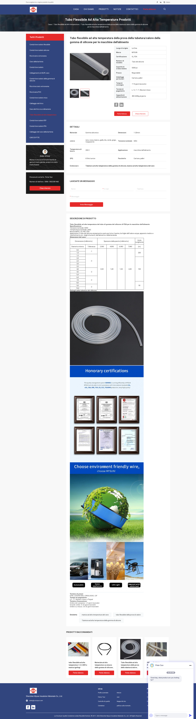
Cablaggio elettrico (36, 103)
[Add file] (151, 715)
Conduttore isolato (36, 67)
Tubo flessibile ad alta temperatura (66, 24)
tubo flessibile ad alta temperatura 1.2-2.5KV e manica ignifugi (78, 665)
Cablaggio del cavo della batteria (41, 132)
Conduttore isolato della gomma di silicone (42, 80)
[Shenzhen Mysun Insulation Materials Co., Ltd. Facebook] (157, 2)
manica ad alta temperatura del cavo (95, 615)
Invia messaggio (86, 204)
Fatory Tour (101, 697)
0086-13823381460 (52, 182)
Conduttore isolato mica (38, 98)
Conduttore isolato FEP (38, 120)
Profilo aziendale (103, 693)
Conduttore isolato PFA (38, 126)
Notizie (119, 693)
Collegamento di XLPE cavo (39, 73)
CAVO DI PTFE (35, 137)
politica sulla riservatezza (124, 705)
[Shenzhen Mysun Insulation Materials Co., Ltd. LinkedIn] (161, 2)
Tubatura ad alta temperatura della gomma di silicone (101, 620)
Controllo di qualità (104, 701)
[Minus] (190, 665)
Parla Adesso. (122, 114)
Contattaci (101, 705)
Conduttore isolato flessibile (40, 44)
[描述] (164, 9)
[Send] (190, 715)
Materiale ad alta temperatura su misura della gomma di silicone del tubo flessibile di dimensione (104, 665)
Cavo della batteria (36, 62)
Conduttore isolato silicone (39, 50)
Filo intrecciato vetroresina (39, 86)
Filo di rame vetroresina (38, 56)
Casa (50, 24)
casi (118, 697)
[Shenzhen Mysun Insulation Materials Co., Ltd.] (33, 9)
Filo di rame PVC (35, 92)
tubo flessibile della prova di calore (128, 615)
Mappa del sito (121, 701)
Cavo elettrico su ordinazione (40, 109)
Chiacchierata (45, 188)
